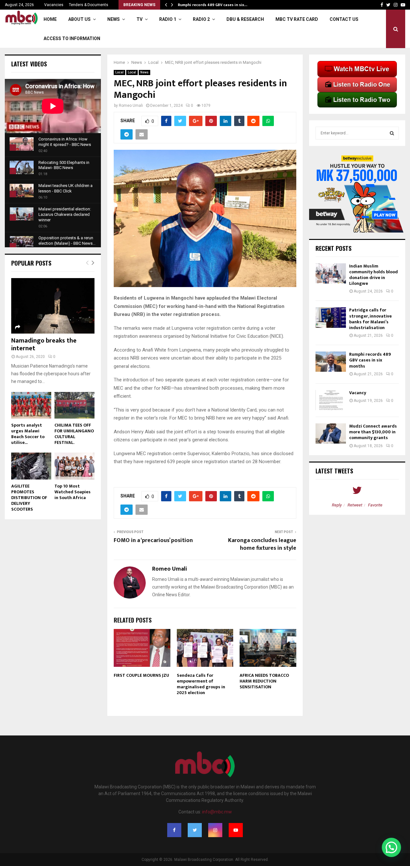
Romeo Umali (131, 105)
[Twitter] (195, 830)
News (113, 19)
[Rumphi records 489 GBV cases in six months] (331, 362)
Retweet (355, 505)
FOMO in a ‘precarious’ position (153, 540)
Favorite (375, 505)
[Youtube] (236, 830)
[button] (391, 847)
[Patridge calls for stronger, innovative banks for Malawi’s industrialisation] (331, 317)
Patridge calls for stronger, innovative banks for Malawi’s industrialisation (370, 318)
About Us (79, 19)
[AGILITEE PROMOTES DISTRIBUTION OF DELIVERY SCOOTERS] (31, 466)
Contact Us (344, 19)
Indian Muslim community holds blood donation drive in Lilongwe (373, 274)
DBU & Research (245, 19)
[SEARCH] (392, 133)
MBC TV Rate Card (296, 19)
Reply (337, 505)
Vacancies (53, 5)
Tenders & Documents (88, 5)
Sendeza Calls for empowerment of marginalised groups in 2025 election (201, 684)
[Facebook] (174, 830)
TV (139, 19)
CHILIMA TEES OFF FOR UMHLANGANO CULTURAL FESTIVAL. (74, 433)
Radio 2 (201, 19)
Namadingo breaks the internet (44, 344)
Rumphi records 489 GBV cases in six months (370, 360)
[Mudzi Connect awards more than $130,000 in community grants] (331, 433)
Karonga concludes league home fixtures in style (262, 544)
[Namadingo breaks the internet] (52, 306)
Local (119, 72)
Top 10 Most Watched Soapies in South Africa (72, 491)
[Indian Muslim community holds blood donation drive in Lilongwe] (331, 273)
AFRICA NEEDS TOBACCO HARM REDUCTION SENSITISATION (264, 681)
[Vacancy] (331, 400)
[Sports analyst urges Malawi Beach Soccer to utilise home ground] (31, 405)
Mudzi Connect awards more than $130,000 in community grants (373, 431)
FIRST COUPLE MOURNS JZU (141, 675)
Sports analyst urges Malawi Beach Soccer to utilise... (28, 433)
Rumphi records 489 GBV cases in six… (212, 5)
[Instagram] (215, 830)
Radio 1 (167, 19)
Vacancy (357, 392)
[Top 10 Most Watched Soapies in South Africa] (74, 466)
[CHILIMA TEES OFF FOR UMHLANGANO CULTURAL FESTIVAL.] (74, 405)
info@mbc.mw (217, 811)
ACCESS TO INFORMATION (72, 38)
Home (50, 19)
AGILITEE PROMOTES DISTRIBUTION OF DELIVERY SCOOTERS (29, 497)
